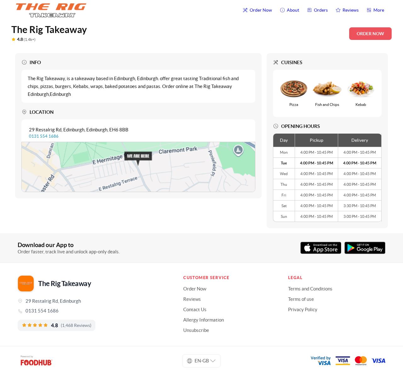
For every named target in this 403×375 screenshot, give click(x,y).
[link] (92, 311)
